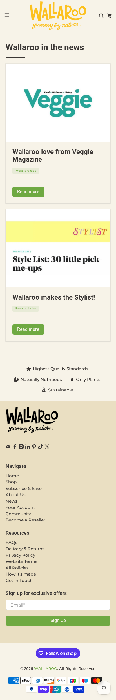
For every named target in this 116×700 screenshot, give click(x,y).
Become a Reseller (25, 520)
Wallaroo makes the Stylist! (53, 297)
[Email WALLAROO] (8, 447)
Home (12, 475)
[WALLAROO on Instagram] (21, 447)
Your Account (20, 507)
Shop (11, 482)
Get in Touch (19, 580)
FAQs (11, 542)
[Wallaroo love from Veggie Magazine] (58, 103)
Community (18, 513)
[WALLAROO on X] (47, 447)
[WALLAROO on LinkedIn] (27, 447)
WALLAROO (45, 668)
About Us (16, 494)
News (11, 501)
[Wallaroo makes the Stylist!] (58, 248)
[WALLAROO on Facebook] (14, 447)
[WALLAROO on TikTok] (40, 447)
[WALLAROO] (58, 15)
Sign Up (58, 620)
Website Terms (21, 561)
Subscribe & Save (24, 488)
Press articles (25, 171)
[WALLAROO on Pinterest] (34, 447)
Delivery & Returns (25, 548)
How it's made (21, 574)
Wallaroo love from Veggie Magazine (52, 155)
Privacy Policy (20, 555)
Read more (28, 191)
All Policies (17, 567)
